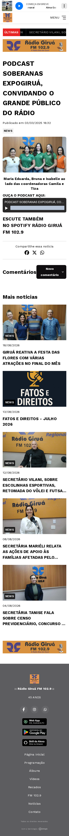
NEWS (8, 131)
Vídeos (34, 779)
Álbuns (34, 771)
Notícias (34, 803)
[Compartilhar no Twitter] (34, 253)
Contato (34, 812)
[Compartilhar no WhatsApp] (42, 253)
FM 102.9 (34, 795)
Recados (34, 787)
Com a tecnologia (29, 829)
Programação (34, 762)
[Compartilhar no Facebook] (27, 253)
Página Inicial (34, 754)
